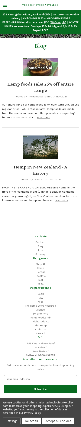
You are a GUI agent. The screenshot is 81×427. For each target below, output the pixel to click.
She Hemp (40, 325)
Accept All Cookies (58, 421)
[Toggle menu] (5, 5)
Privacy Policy (32, 413)
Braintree (40, 329)
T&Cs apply (58, 22)
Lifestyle (40, 276)
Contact (40, 242)
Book (40, 293)
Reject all (31, 421)
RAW (40, 297)
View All (40, 333)
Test (40, 280)
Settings (12, 421)
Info (40, 250)
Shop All (41, 264)
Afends (40, 309)
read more (43, 117)
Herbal (41, 272)
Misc (41, 301)
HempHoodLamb (40, 317)
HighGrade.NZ (40, 321)
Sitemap (40, 254)
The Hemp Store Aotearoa (40, 305)
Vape (40, 283)
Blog (40, 246)
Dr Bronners (40, 313)
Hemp (40, 268)
